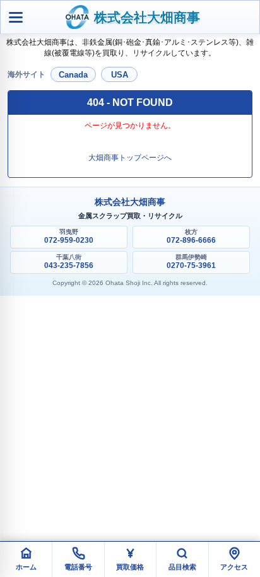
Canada (73, 74)
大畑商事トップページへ (130, 157)
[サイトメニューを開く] (16, 17)
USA (119, 74)
